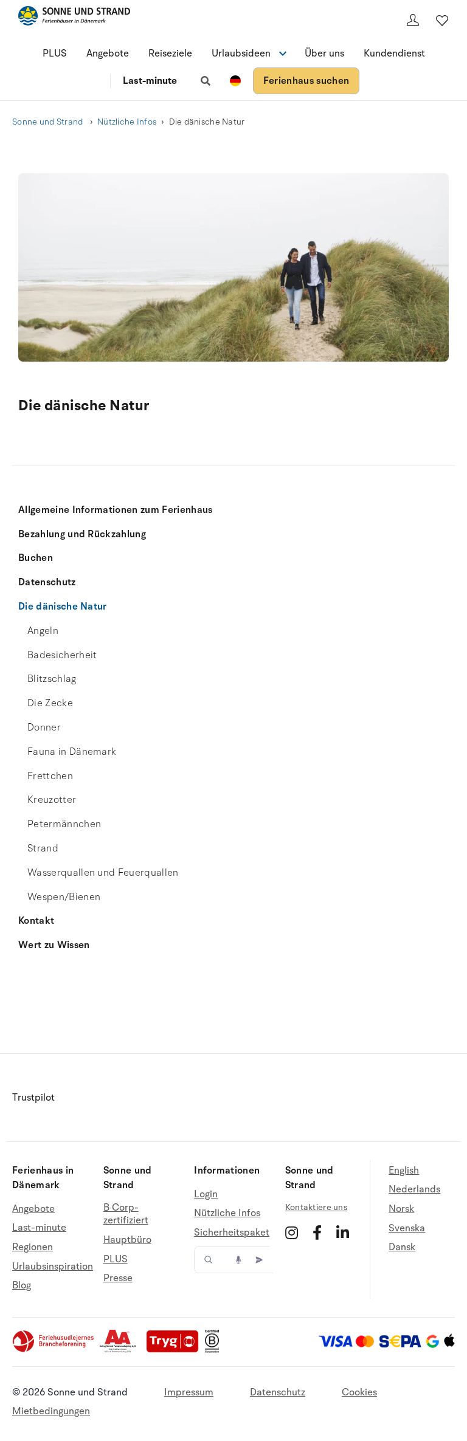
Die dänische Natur (62, 606)
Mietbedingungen (51, 1411)
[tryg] (176, 1350)
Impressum (188, 1392)
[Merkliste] (442, 20)
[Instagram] (291, 1232)
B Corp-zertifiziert (125, 1215)
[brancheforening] (54, 1350)
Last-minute (150, 81)
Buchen (35, 558)
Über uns (324, 53)
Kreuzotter (51, 799)
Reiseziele (170, 53)
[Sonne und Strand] (74, 18)
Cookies (359, 1392)
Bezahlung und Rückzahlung (82, 534)
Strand (42, 848)
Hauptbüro (127, 1240)
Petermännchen (64, 824)
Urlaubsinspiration (52, 1266)
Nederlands (414, 1189)
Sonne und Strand (48, 122)
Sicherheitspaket (231, 1232)
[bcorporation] (215, 1350)
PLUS (55, 53)
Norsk (401, 1209)
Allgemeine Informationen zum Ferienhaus (115, 510)
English (404, 1170)
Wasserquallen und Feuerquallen (103, 872)
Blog (21, 1285)
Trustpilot (33, 1097)
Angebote (107, 53)
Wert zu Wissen (53, 945)
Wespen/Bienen (63, 897)
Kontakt (36, 920)
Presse (118, 1278)
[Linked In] (342, 1232)
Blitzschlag (52, 679)
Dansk (402, 1247)
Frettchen (50, 776)
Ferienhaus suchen (306, 81)
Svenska (407, 1228)
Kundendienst (394, 53)
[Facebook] (317, 1232)
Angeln (42, 631)
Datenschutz (47, 582)
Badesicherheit (62, 655)
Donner (44, 727)
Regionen (32, 1247)
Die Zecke (50, 703)
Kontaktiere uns (316, 1207)
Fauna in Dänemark (71, 751)
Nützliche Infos (126, 122)
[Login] (413, 20)
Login (206, 1194)
